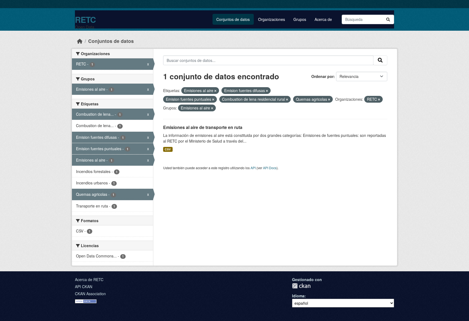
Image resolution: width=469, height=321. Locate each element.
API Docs (270, 167)
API (253, 167)
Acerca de (323, 19)
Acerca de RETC (89, 279)
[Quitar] (215, 91)
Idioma (298, 295)
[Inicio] (80, 40)
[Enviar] (388, 19)
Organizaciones (271, 19)
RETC (85, 19)
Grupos (299, 19)
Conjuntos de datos (233, 19)
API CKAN (83, 286)
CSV (168, 149)
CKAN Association (90, 293)
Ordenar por (322, 76)
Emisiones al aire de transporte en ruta (202, 127)
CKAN (301, 286)
